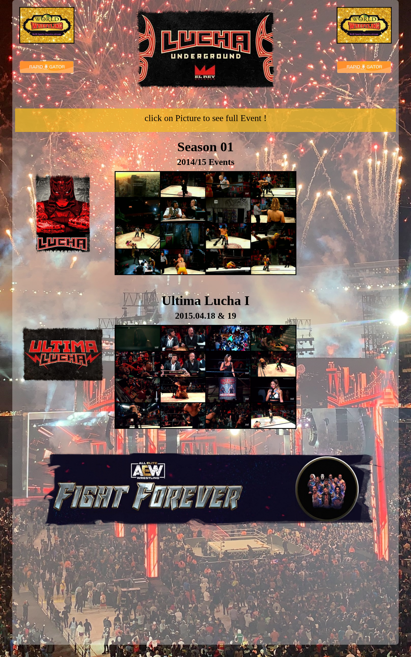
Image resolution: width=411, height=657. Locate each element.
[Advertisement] (348, 207)
